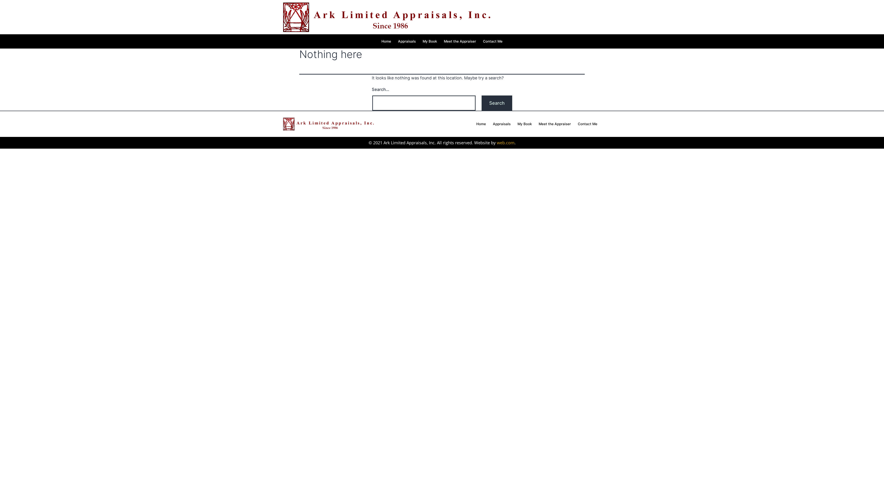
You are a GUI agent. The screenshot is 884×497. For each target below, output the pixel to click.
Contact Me (493, 41)
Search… (380, 89)
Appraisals (407, 41)
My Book (430, 41)
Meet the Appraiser (460, 41)
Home (386, 41)
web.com (506, 142)
